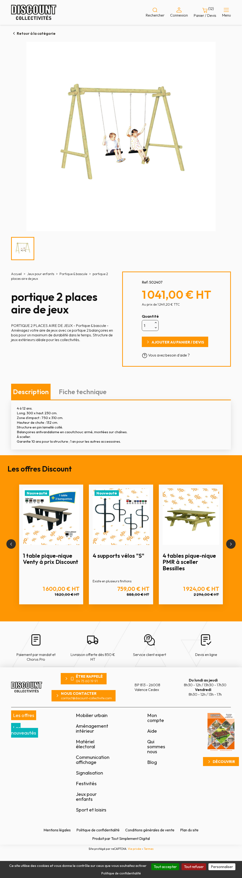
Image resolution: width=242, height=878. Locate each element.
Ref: (145, 282)
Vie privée (134, 849)
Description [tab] (31, 392)
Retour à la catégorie (36, 33)
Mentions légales (57, 830)
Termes (149, 849)
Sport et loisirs (91, 810)
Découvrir (224, 761)
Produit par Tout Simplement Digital (121, 838)
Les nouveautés (23, 730)
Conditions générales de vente (149, 830)
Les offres (23, 715)
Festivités (86, 783)
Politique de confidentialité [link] (121, 873)
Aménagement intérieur (92, 728)
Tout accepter (165, 866)
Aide (152, 731)
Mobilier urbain (92, 715)
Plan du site (189, 830)
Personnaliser (222, 866)
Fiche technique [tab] (83, 392)
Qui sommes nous (156, 746)
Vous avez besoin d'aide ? (168, 355)
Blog (152, 762)
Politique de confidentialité (98, 830)
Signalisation (89, 773)
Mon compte (155, 717)
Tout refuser (194, 866)
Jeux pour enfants (86, 796)
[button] (11, 544)
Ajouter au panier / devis (177, 342)
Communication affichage (92, 759)
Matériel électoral (85, 744)
